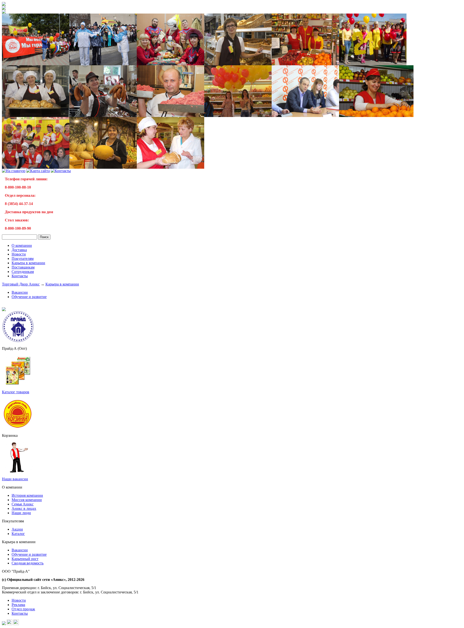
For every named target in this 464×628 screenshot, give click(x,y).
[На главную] (4, 4)
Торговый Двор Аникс (21, 284)
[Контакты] (61, 171)
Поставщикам (23, 267)
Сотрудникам (23, 272)
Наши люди (21, 513)
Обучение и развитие (29, 297)
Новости (19, 254)
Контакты (20, 276)
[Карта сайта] (38, 171)
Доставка (19, 250)
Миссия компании (27, 500)
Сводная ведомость (28, 563)
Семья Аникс (23, 504)
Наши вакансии (15, 479)
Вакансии (20, 292)
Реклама (18, 605)
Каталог (18, 534)
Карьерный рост (25, 559)
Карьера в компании (28, 263)
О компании (22, 245)
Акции (17, 529)
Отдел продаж (23, 609)
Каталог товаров (15, 392)
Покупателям (23, 258)
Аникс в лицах (24, 508)
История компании (27, 495)
